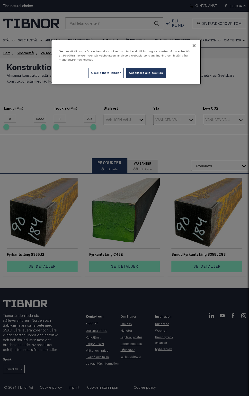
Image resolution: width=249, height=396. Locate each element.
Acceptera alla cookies (146, 73)
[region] (126, 62)
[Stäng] (194, 45)
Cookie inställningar (106, 73)
